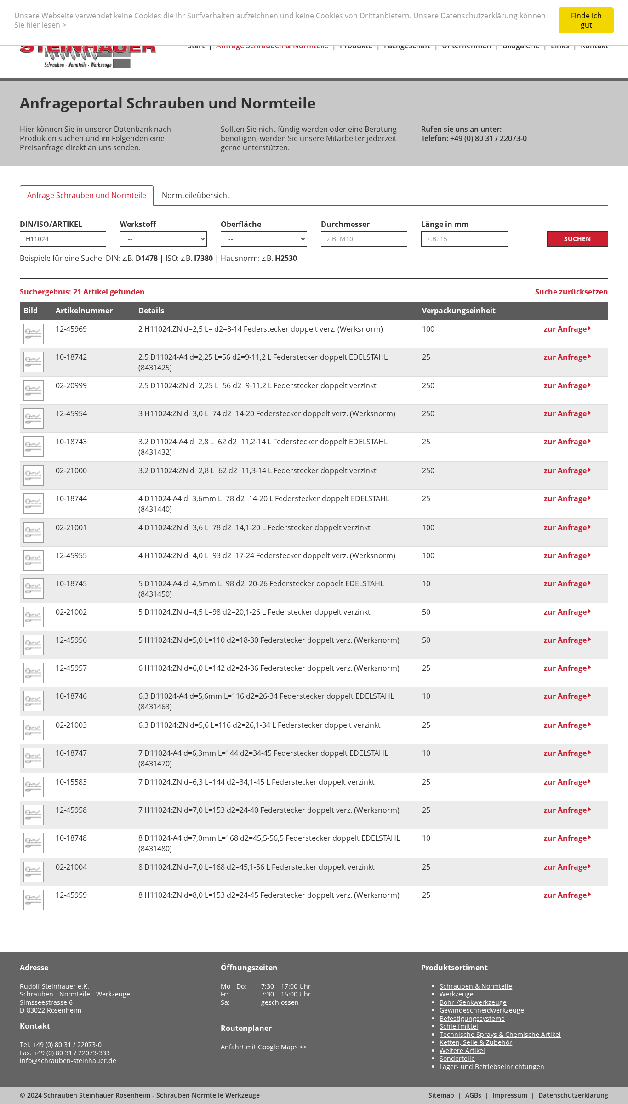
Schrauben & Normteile (476, 986)
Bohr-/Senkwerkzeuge (473, 1002)
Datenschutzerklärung (573, 1095)
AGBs (473, 1095)
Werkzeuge (457, 994)
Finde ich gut (586, 20)
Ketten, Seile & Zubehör (476, 1042)
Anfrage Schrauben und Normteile (86, 195)
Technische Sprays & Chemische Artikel (500, 1034)
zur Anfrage (566, 329)
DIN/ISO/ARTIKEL (51, 224)
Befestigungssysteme (472, 1018)
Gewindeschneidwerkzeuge (482, 1010)
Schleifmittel (459, 1026)
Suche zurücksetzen (571, 292)
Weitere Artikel (462, 1050)
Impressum (509, 1095)
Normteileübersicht (196, 195)
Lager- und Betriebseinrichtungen (492, 1066)
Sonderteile (457, 1058)
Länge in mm (445, 224)
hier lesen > (46, 25)
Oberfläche (241, 224)
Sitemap (441, 1095)
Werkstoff (138, 224)
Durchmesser (345, 224)
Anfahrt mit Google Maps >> (264, 1046)
